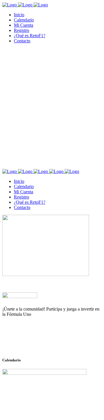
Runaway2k (30, 342)
